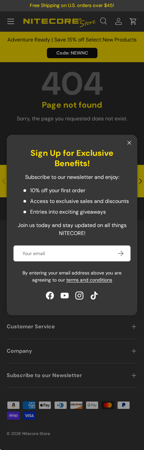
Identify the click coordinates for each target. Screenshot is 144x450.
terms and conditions (89, 280)
